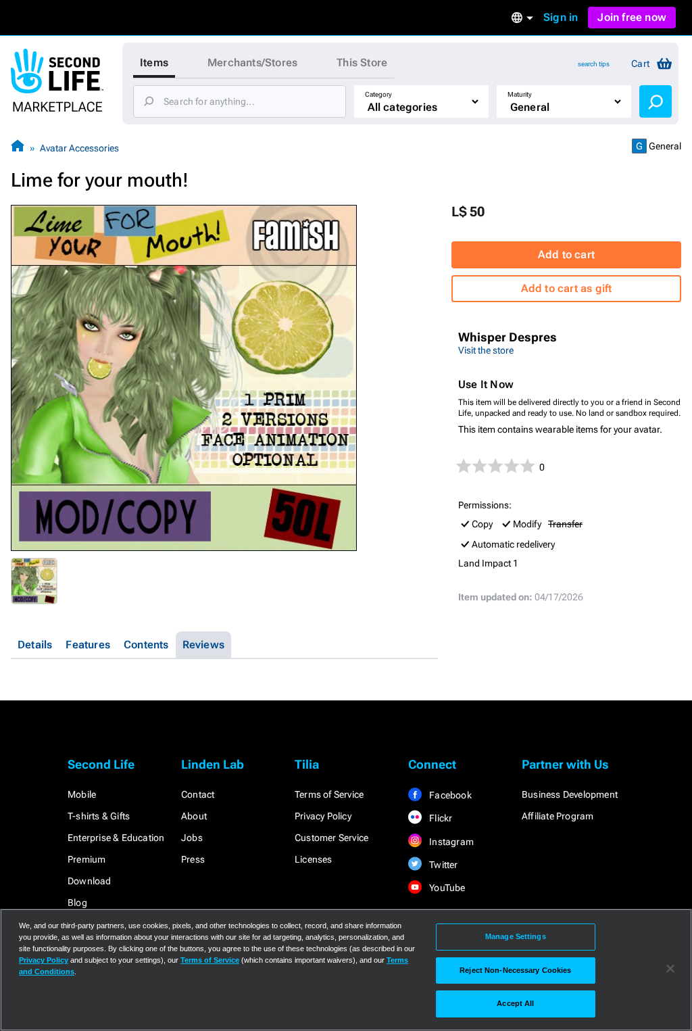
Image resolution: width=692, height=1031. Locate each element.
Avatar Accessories (79, 148)
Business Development (570, 794)
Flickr (439, 818)
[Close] (670, 969)
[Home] (17, 147)
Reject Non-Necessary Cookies (515, 970)
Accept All (515, 1003)
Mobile (82, 794)
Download (90, 881)
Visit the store (486, 350)
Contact (197, 794)
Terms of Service (329, 794)
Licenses (313, 859)
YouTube (446, 887)
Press (193, 859)
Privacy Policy (323, 816)
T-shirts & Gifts (99, 816)
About (194, 816)
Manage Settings (515, 936)
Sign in (560, 17)
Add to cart (566, 254)
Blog (77, 902)
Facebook (449, 795)
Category (378, 94)
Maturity (520, 94)
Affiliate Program (557, 816)
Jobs (192, 837)
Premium (86, 859)
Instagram (450, 841)
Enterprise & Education (116, 837)
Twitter (442, 864)
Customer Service (331, 837)
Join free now (631, 17)
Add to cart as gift (566, 288)
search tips (594, 64)
